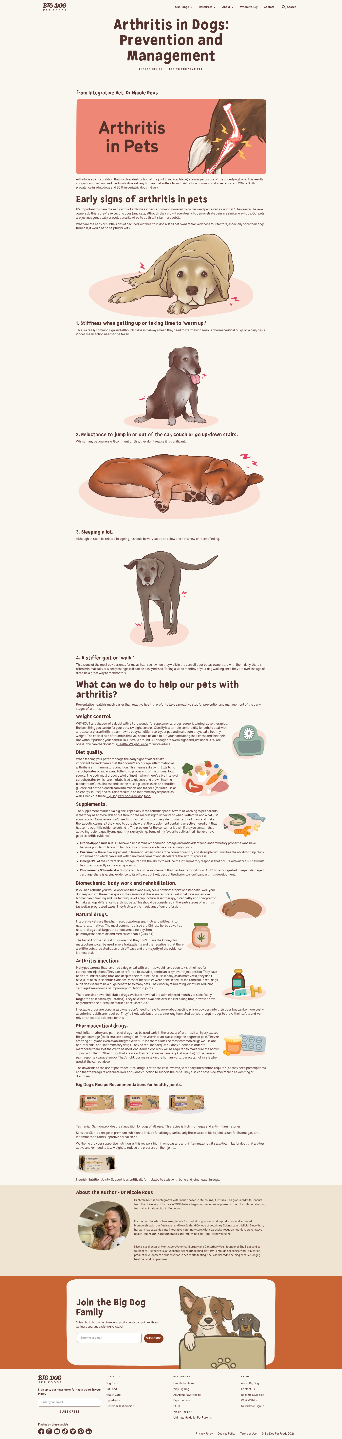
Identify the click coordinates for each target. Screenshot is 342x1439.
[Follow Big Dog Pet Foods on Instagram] (49, 1431)
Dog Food (112, 1383)
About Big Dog (250, 1383)
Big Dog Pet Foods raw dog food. (128, 796)
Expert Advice (181, 1400)
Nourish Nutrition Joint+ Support (99, 1180)
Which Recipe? (182, 1412)
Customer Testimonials (120, 1406)
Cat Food (111, 1389)
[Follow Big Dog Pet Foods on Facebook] (41, 1431)
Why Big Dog (181, 1389)
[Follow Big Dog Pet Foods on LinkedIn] (89, 1431)
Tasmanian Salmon (89, 1127)
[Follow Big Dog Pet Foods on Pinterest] (81, 1431)
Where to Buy (248, 7)
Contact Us (248, 1389)
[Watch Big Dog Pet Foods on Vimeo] (73, 1431)
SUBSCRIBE (154, 1338)
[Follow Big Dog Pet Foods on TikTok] (65, 1431)
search (282, 7)
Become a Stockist (252, 1395)
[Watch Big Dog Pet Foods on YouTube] (57, 1431)
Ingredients (113, 1400)
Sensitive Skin (85, 1133)
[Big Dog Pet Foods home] (49, 1379)
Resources (205, 7)
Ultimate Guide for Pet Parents (192, 1417)
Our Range (182, 7)
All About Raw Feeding (187, 1395)
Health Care (113, 1395)
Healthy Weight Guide (132, 744)
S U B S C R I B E (69, 1411)
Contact (269, 7)
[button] (184, 7)
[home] (54, 7)
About (226, 7)
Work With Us (249, 1400)
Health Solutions (183, 1383)
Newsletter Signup (252, 1406)
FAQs (176, 1406)
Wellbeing (83, 1144)
